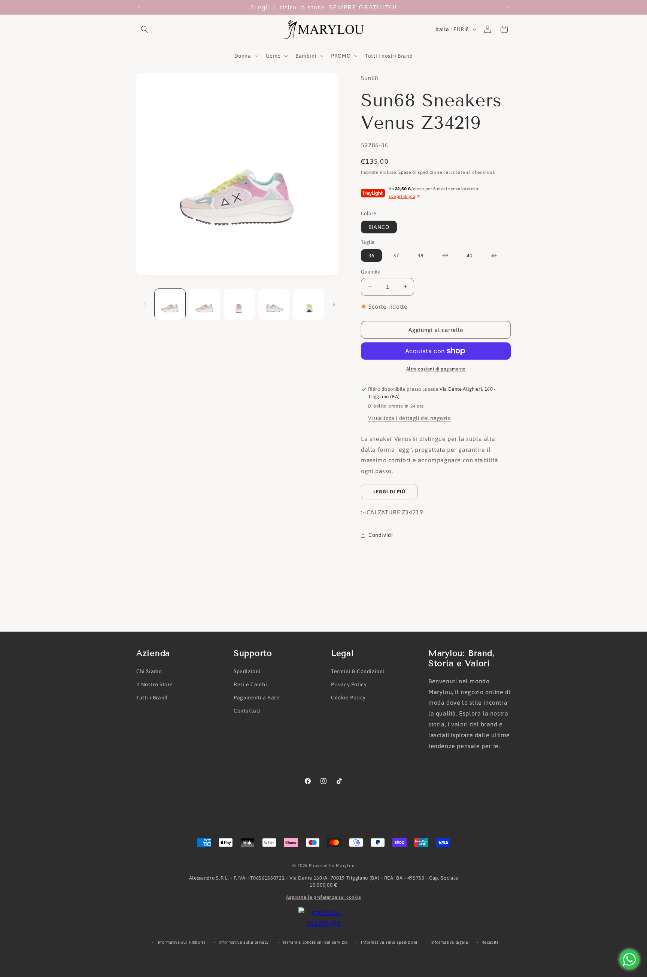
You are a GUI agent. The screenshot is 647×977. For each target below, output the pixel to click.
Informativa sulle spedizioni (389, 942)
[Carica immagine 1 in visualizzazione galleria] (170, 304)
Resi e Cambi (250, 684)
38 (420, 255)
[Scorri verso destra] (334, 304)
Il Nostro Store (154, 684)
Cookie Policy (348, 698)
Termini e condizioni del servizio (315, 942)
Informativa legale (449, 942)
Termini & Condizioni (358, 671)
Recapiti (490, 942)
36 (371, 255)
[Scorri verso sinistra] (144, 304)
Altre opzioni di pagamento (436, 369)
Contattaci (247, 711)
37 (396, 255)
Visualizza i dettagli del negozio (409, 418)
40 (470, 255)
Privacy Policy (349, 684)
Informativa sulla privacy (244, 942)
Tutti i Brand (152, 698)
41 (498, 257)
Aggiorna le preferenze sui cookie (323, 897)
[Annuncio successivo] (508, 7)
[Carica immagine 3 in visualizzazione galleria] (239, 304)
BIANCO (378, 227)
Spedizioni (247, 671)
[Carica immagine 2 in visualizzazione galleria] (204, 304)
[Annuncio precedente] (139, 7)
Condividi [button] (380, 535)
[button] (144, 29)
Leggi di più (389, 491)
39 (449, 257)
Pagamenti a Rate (257, 698)
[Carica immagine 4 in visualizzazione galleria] (273, 304)
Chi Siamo (149, 671)
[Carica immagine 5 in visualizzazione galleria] (308, 304)
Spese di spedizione (420, 172)
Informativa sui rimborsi (181, 942)
